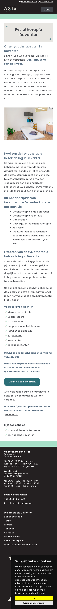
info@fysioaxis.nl (29, 1)
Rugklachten (15, 335)
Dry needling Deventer (21, 435)
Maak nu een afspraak (22, 381)
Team (7, 520)
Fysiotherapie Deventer (18, 512)
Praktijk (8, 524)
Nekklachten (15, 340)
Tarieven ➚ (11, 414)
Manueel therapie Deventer (24, 430)
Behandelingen (13, 516)
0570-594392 (46, 1)
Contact (9, 532)
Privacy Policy (12, 536)
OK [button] (34, 598)
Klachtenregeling (14, 540)
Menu (46, 9)
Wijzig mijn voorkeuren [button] (34, 603)
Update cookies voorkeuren (20, 544)
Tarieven (9, 528)
